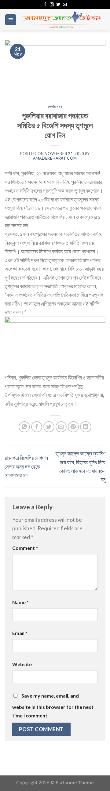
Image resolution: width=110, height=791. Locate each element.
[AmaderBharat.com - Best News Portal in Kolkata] (61, 19)
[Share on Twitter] (49, 427)
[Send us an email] (65, 4)
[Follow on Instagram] (52, 4)
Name (20, 602)
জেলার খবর (55, 106)
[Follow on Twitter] (58, 4)
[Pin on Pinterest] (73, 427)
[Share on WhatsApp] (24, 427)
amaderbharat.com (55, 158)
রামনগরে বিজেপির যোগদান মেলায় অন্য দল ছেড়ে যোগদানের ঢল (26, 466)
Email (20, 633)
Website (22, 664)
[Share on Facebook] (36, 427)
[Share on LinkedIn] (85, 427)
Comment (25, 548)
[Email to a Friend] (61, 427)
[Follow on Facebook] (45, 4)
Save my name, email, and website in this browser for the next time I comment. (53, 705)
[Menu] (10, 19)
